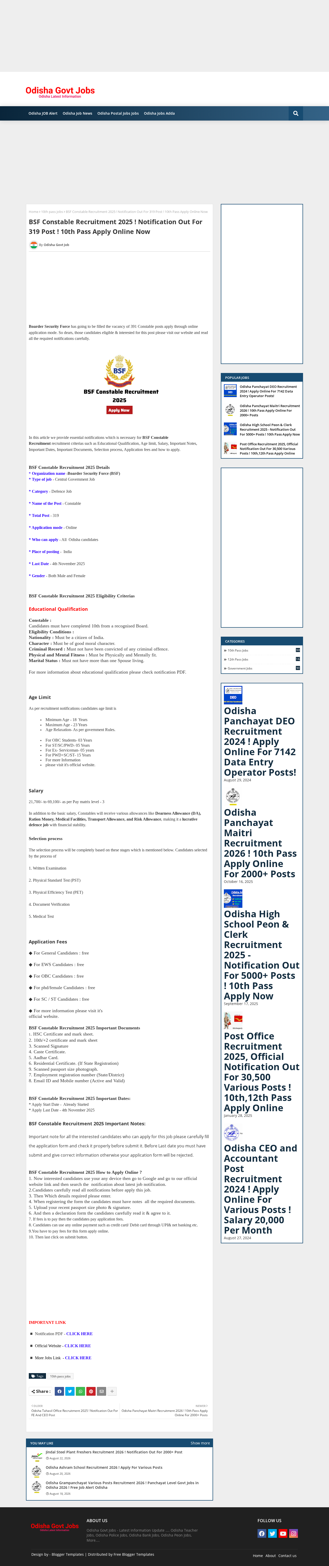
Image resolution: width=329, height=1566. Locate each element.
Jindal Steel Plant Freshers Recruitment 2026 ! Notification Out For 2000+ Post (114, 1452)
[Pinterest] (91, 1391)
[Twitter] (70, 1391)
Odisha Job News (77, 113)
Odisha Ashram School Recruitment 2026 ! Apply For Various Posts (104, 1467)
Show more (200, 1443)
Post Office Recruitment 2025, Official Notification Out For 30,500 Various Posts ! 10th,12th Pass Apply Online (269, 449)
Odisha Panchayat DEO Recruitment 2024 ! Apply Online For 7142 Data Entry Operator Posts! (268, 391)
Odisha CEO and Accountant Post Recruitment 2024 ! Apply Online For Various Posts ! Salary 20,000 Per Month (260, 1189)
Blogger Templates (68, 1554)
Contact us (287, 1555)
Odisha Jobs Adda (159, 113)
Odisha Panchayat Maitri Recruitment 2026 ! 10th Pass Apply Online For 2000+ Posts (270, 410)
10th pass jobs (52, 211)
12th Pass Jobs (264, 659)
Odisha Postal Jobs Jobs (118, 113)
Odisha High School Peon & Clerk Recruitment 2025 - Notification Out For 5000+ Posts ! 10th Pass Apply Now (270, 429)
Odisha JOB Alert (43, 113)
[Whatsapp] (80, 1391)
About (271, 1555)
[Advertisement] (154, 36)
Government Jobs (263, 668)
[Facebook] (59, 1391)
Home (33, 211)
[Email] (101, 1391)
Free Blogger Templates (134, 1554)
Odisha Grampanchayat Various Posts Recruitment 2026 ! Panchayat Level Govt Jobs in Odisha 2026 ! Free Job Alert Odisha (122, 1485)
